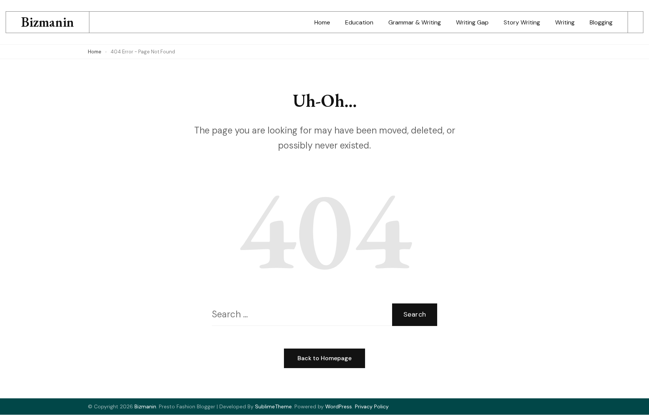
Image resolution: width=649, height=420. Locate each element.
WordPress (338, 406)
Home (322, 22)
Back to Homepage (324, 358)
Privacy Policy (372, 406)
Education (359, 22)
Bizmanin (47, 22)
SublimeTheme (273, 406)
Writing (565, 22)
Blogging (601, 22)
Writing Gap (472, 22)
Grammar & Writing (414, 22)
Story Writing (522, 22)
